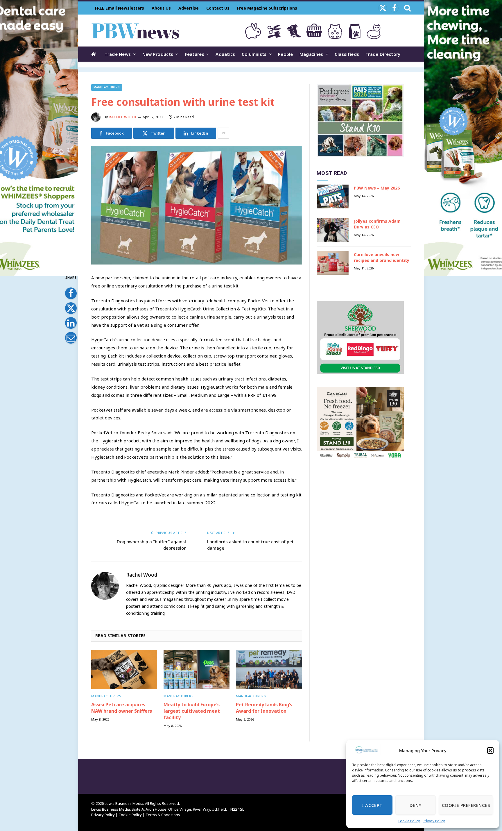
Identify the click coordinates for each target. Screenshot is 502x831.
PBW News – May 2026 (377, 188)
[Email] (71, 338)
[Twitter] (71, 308)
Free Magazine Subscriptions (267, 8)
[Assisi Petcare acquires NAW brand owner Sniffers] (124, 669)
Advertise (188, 8)
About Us (161, 8)
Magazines (311, 54)
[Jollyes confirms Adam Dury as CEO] (333, 230)
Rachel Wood (123, 117)
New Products (157, 54)
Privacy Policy (434, 821)
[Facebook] (71, 293)
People (285, 54)
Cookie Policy (409, 821)
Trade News (118, 54)
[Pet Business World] (135, 30)
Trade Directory (383, 54)
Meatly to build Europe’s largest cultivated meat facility (192, 711)
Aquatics (225, 54)
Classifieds (347, 54)
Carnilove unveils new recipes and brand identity (381, 257)
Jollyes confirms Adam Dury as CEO (377, 224)
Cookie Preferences (466, 805)
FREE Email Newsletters (119, 8)
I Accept (372, 805)
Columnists (254, 54)
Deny (416, 805)
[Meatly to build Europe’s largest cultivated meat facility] (197, 669)
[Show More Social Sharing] (223, 133)
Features (194, 54)
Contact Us (218, 8)
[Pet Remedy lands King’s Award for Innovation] (269, 669)
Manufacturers (107, 87)
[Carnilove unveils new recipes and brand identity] (333, 263)
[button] (490, 750)
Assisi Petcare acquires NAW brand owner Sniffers (121, 708)
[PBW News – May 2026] (333, 197)
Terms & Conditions (163, 814)
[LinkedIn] (71, 323)
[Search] (407, 8)
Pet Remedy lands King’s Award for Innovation (264, 708)
